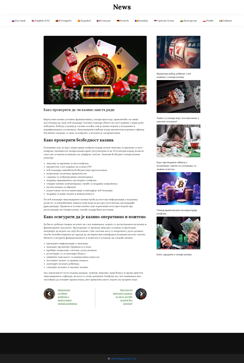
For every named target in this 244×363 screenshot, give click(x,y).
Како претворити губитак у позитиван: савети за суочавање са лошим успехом (176, 165)
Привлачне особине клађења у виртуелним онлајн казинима (67, 297)
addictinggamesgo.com (123, 358)
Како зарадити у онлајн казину (174, 254)
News (122, 7)
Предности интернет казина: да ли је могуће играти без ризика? (123, 297)
